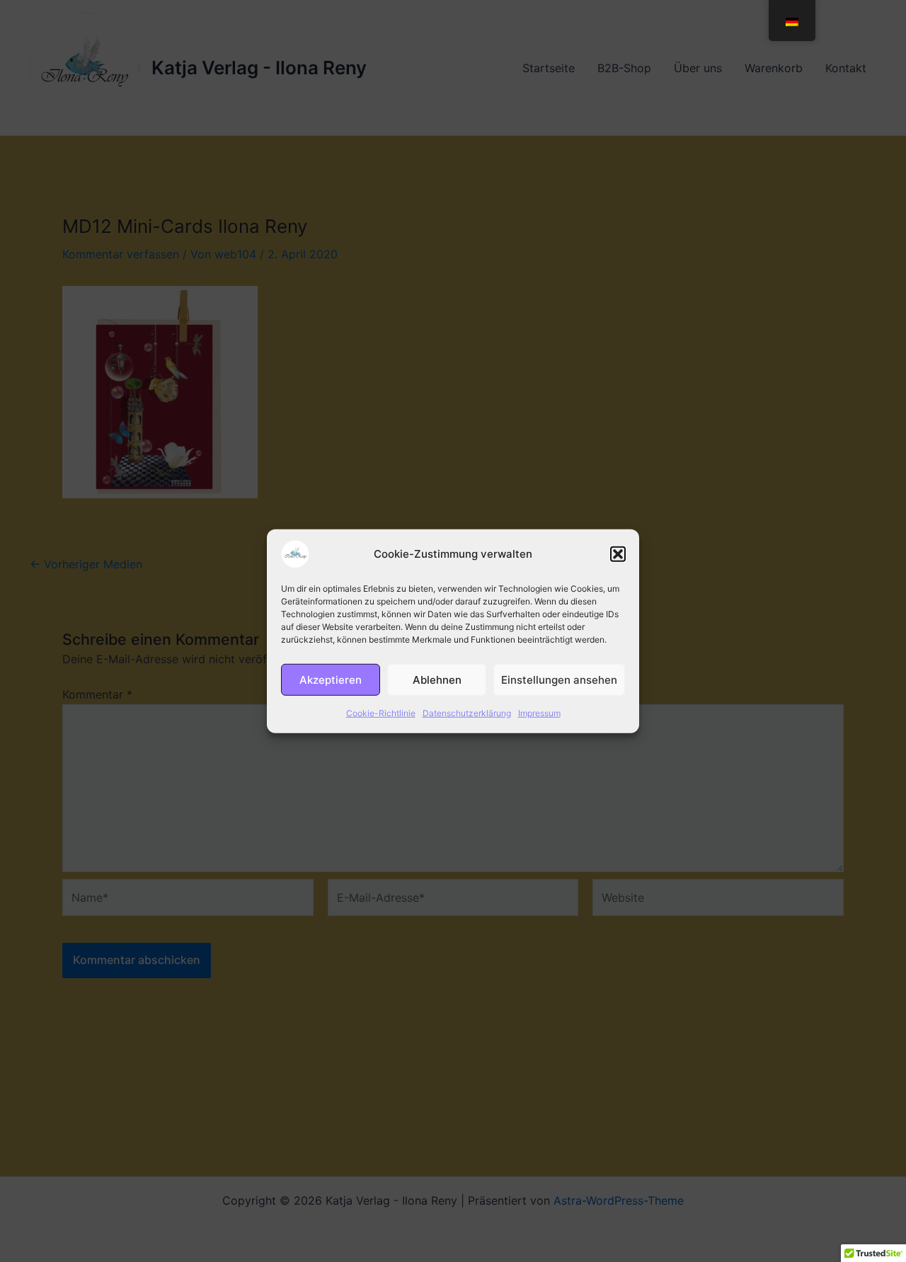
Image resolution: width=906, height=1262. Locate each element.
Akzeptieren (330, 679)
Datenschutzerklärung (467, 712)
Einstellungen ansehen (559, 679)
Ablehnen (437, 679)
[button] (618, 553)
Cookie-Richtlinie (380, 712)
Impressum (539, 712)
